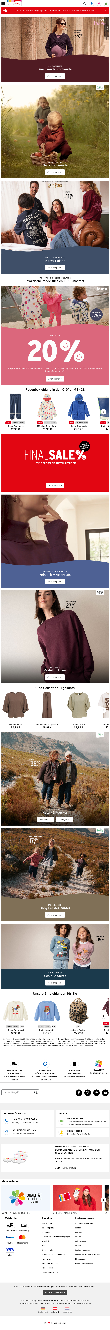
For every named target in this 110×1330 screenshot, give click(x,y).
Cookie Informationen (50, 1272)
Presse (78, 1246)
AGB (15, 1286)
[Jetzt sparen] (55, 335)
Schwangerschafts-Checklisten (54, 1254)
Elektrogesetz (80, 1259)
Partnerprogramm (82, 1250)
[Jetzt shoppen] (55, 49)
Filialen (78, 1237)
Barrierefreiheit (86, 1286)
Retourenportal (48, 1228)
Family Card (46, 1232)
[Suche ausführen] (36, 1092)
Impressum (61, 1286)
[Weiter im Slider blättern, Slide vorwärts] (103, 412)
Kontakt (78, 1228)
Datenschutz (26, 1286)
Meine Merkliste (48, 1268)
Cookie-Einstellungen (44, 1286)
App (43, 1246)
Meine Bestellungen (50, 1263)
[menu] (3, 3)
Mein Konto (46, 1259)
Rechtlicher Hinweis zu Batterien (88, 1254)
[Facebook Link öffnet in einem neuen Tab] (79, 1092)
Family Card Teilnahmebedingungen (56, 1237)
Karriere (78, 1232)
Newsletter (46, 1241)
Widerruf (73, 1286)
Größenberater (48, 1250)
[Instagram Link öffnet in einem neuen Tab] (87, 1092)
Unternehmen (80, 1241)
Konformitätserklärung (84, 1263)
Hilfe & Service (48, 1223)
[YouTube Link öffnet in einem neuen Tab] (105, 1092)
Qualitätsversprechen (84, 1223)
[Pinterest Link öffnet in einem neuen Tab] (96, 1092)
